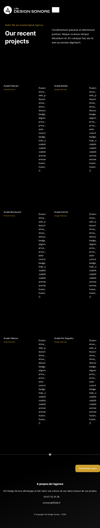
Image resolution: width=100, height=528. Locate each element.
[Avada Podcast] (25, 67)
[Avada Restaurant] (25, 193)
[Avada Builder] (75, 67)
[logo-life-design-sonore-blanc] (27, 6)
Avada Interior (61, 212)
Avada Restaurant (12, 212)
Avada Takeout (11, 338)
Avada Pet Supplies (64, 338)
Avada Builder (61, 85)
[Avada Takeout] (25, 320)
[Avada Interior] (75, 193)
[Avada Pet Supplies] (75, 320)
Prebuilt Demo (24, 69)
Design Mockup (75, 69)
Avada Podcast (11, 85)
